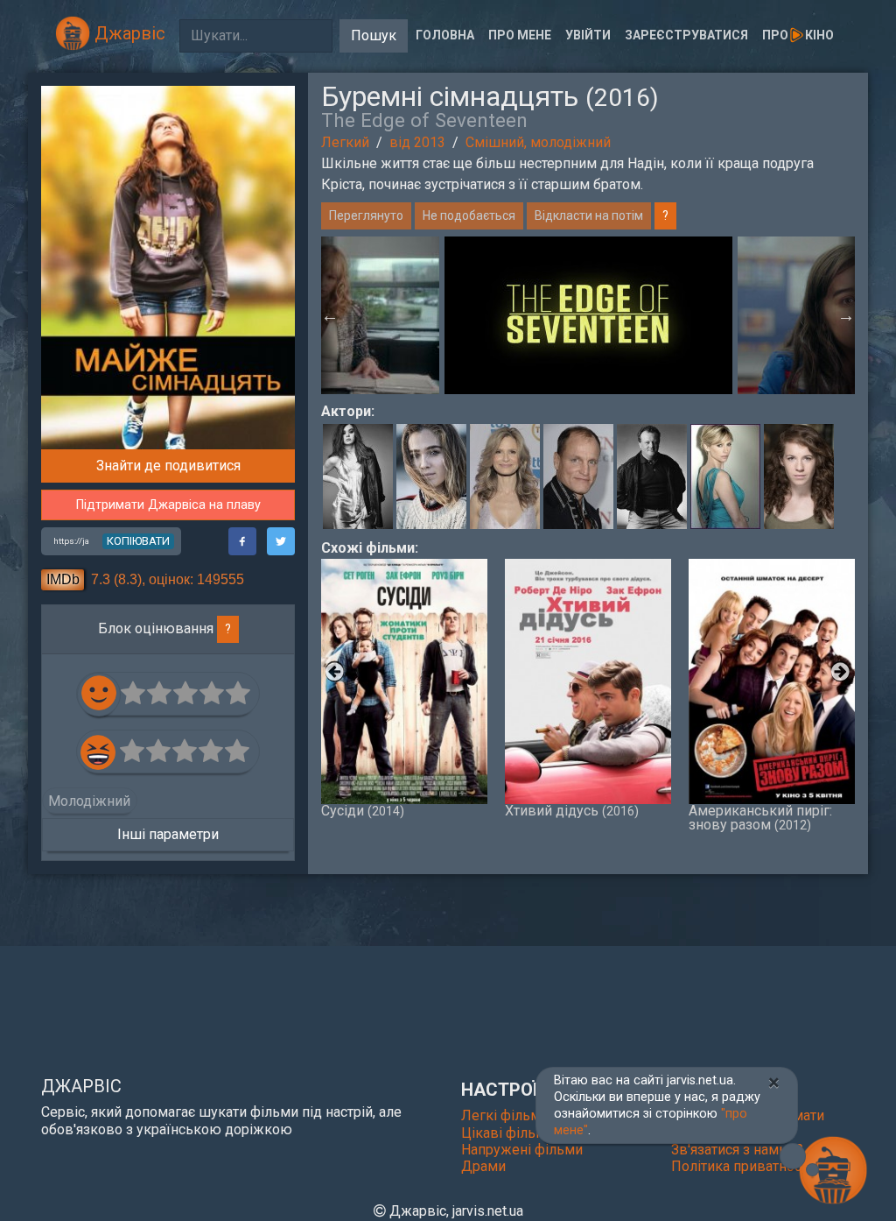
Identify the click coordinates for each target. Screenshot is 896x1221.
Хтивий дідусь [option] (572, 810)
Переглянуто (366, 215)
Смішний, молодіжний (538, 142)
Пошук (373, 35)
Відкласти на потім (589, 215)
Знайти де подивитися (168, 465)
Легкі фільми (505, 1115)
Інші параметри (168, 834)
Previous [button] (330, 315)
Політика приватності (741, 1166)
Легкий (345, 142)
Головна (445, 35)
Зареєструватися (686, 35)
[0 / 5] (134, 694)
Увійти (588, 35)
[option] (588, 315)
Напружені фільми (522, 1149)
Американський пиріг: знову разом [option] (760, 817)
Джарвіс (127, 33)
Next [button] (846, 315)
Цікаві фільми (507, 1133)
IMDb (63, 579)
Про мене (519, 35)
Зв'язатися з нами (730, 1149)
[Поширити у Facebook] (242, 541)
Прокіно (798, 35)
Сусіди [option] (362, 810)
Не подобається (469, 215)
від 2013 (417, 142)
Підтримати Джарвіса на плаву (168, 505)
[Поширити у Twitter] (281, 541)
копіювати (138, 540)
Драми (483, 1166)
